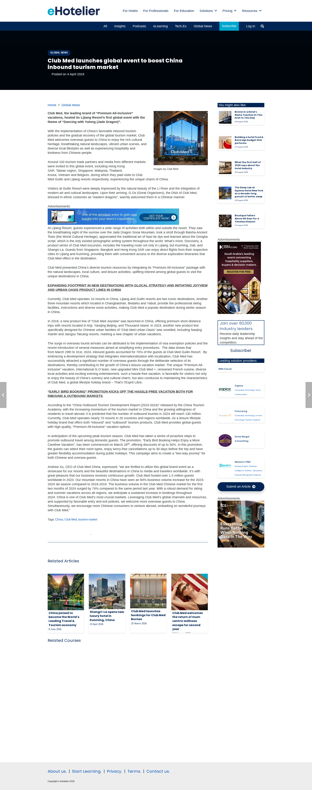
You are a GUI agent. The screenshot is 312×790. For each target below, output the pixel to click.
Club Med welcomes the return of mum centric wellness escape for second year (187, 621)
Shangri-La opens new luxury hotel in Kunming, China (107, 616)
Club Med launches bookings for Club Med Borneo (148, 615)
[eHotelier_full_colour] (74, 10)
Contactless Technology (244, 390)
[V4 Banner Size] (113, 223)
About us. (57, 771)
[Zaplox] (225, 389)
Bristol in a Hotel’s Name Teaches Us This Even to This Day (248, 115)
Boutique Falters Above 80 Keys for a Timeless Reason (247, 218)
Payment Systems (252, 420)
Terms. (134, 771)
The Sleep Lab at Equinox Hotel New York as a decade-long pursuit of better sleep (249, 192)
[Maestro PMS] (225, 465)
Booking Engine (241, 466)
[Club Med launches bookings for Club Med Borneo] (148, 591)
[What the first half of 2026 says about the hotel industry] (225, 167)
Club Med (70, 519)
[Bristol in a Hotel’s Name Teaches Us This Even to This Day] (225, 117)
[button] (215, 11)
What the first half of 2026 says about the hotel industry (248, 165)
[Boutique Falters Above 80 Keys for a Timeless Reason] (225, 221)
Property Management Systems (248, 475)
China (59, 519)
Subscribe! (240, 350)
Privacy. (114, 771)
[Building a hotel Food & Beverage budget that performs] (225, 142)
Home (52, 105)
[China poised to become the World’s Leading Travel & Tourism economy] (66, 592)
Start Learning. (86, 771)
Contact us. (158, 771)
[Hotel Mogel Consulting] (225, 440)
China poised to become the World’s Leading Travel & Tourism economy (64, 619)
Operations (257, 471)
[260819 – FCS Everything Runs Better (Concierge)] (241, 546)
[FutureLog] (225, 415)
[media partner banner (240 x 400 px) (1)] (239, 313)
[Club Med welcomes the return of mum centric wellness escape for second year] (189, 592)
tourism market (87, 519)
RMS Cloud (224, 368)
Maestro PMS (243, 461)
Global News (71, 105)
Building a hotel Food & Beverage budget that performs (249, 140)
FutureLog (241, 411)
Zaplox (239, 385)
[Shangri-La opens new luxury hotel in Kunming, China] (107, 591)
